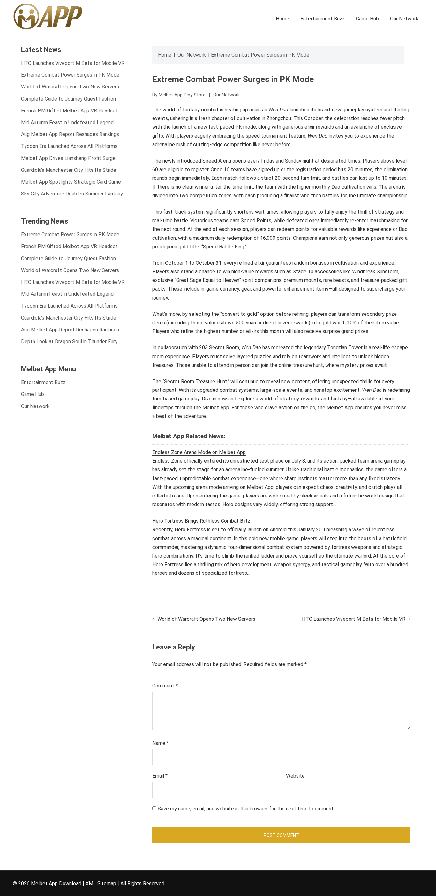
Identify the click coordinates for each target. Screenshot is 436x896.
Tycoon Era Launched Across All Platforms (69, 146)
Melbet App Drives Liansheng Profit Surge (68, 158)
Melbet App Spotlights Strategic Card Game (71, 182)
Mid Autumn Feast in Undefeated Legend (67, 122)
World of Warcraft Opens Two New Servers (206, 619)
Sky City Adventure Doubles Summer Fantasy (72, 194)
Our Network (404, 19)
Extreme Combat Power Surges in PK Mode (70, 75)
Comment (165, 686)
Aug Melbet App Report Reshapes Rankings (70, 134)
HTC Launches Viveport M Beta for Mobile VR (353, 619)
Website (295, 776)
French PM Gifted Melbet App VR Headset (69, 111)
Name (160, 743)
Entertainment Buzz (322, 19)
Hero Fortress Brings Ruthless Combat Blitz (201, 521)
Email (160, 776)
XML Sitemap (101, 883)
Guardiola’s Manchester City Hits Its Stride (68, 170)
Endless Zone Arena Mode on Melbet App (199, 452)
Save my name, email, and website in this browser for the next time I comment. (246, 809)
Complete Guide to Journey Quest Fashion (68, 99)
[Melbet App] (48, 16)
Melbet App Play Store (182, 95)
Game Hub (367, 19)
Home (282, 19)
